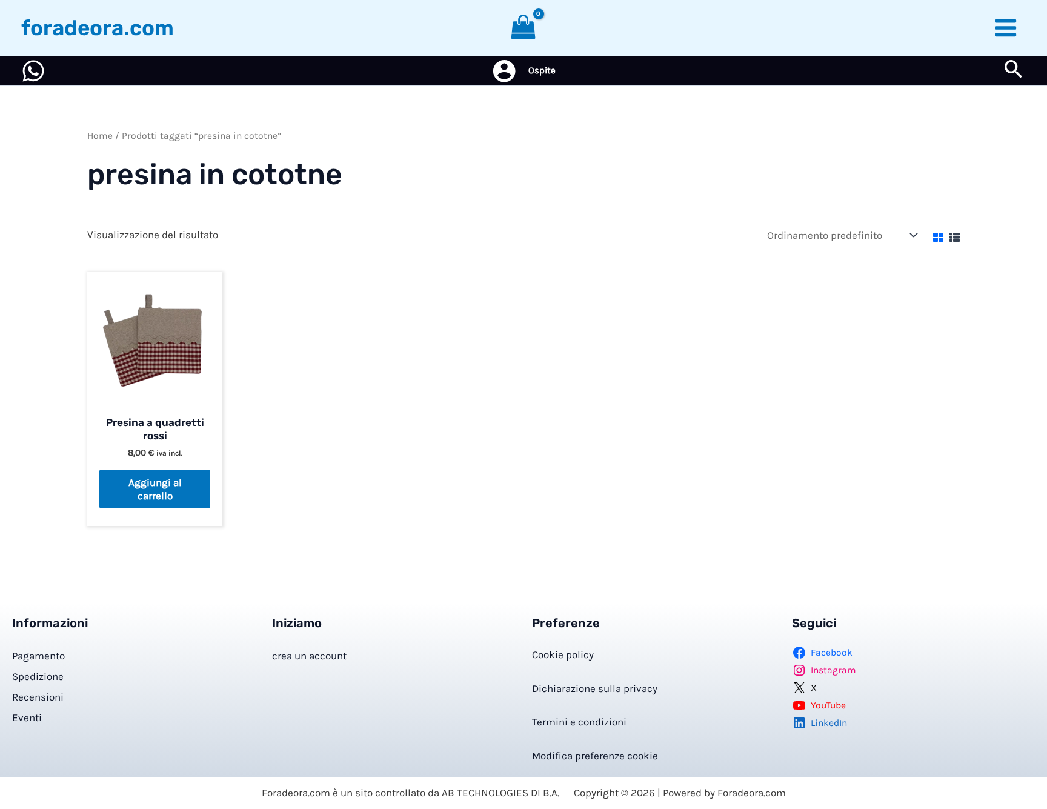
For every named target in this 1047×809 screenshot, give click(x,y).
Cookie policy (563, 654)
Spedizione (38, 676)
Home (100, 135)
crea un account (309, 656)
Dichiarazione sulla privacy (594, 688)
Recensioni (38, 697)
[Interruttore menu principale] (1006, 28)
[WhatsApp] (33, 71)
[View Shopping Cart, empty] (523, 27)
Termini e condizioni (579, 722)
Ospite (542, 70)
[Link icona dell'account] (504, 71)
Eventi (27, 717)
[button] (1014, 71)
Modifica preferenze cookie (595, 756)
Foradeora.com (97, 28)
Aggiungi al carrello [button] (155, 489)
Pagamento (38, 656)
